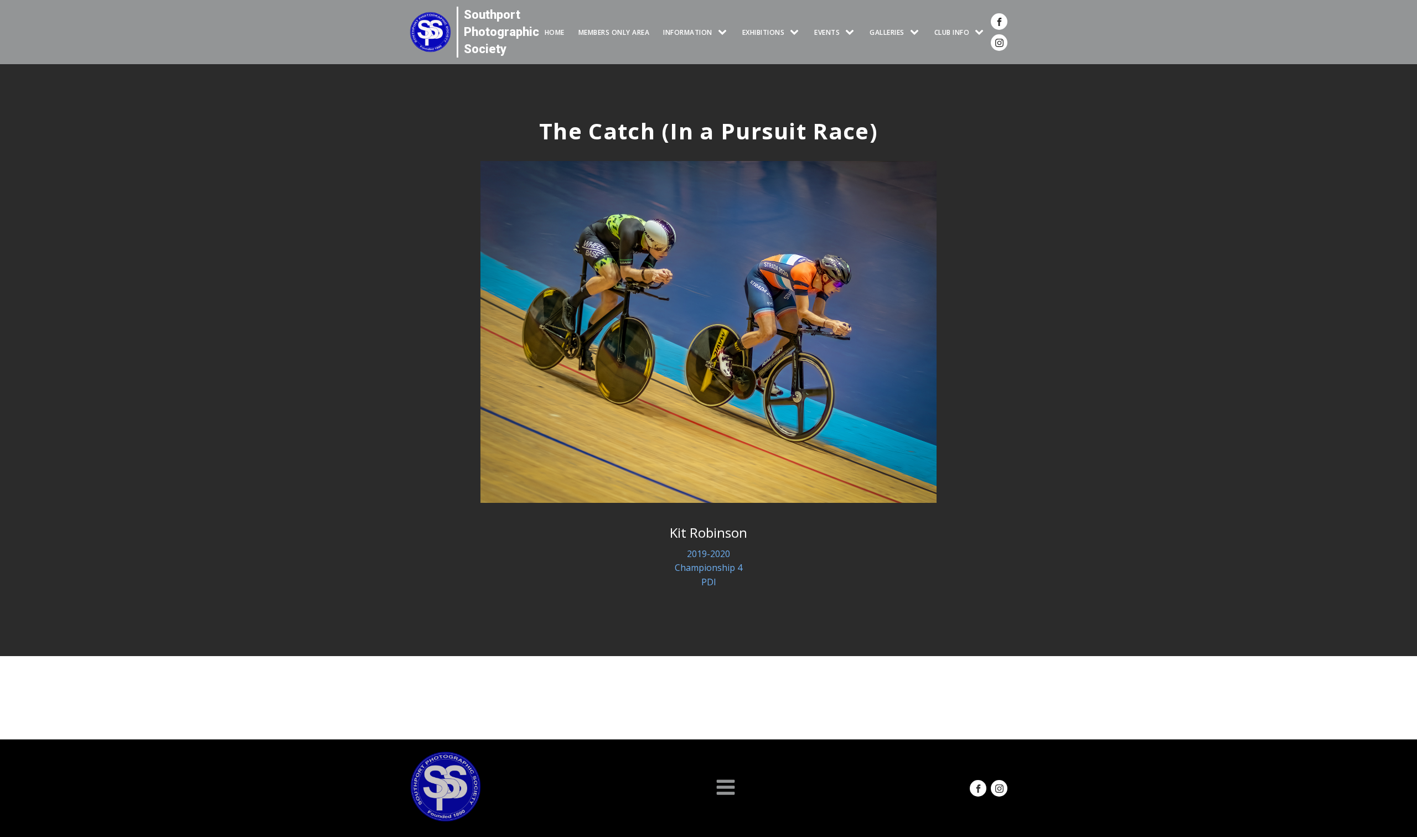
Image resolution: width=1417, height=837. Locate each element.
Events (827, 32)
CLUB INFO (952, 32)
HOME (555, 32)
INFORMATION (687, 32)
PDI (708, 582)
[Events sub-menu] (852, 32)
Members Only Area (614, 32)
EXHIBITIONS (763, 32)
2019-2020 (708, 554)
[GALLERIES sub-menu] (916, 32)
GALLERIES (887, 32)
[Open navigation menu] (725, 788)
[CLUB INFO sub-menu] (981, 32)
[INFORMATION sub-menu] (724, 32)
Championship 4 (708, 568)
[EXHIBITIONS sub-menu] (796, 32)
